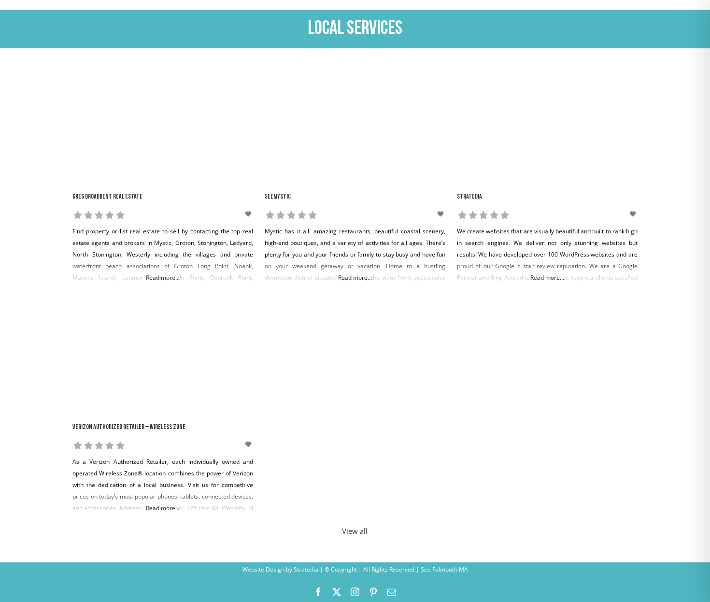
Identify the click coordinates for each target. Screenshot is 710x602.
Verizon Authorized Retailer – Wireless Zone (128, 427)
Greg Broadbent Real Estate (107, 197)
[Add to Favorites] (249, 214)
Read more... (163, 277)
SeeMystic (278, 197)
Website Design (263, 569)
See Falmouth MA (443, 569)
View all (355, 531)
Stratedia (469, 197)
